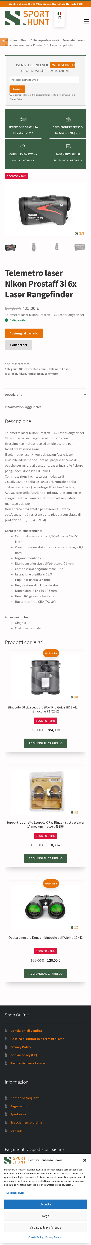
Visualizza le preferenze (45, 1227)
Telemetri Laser (72, 40)
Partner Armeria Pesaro (27, 1063)
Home (13, 40)
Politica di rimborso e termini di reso (37, 1039)
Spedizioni (18, 1114)
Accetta (45, 1204)
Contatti (16, 1130)
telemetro (51, 373)
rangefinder (35, 373)
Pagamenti (18, 1106)
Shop (24, 40)
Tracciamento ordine (26, 1122)
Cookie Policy (35, 1237)
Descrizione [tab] (13, 394)
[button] (85, 1160)
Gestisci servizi (15, 1192)
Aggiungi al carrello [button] (46, 743)
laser (14, 373)
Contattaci (18, 345)
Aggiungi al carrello (24, 333)
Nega (45, 1216)
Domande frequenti (25, 1098)
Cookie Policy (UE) (23, 1055)
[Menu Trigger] (86, 22)
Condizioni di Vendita (26, 1030)
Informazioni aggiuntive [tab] (23, 407)
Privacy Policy (53, 1237)
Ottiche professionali (44, 40)
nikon (22, 373)
